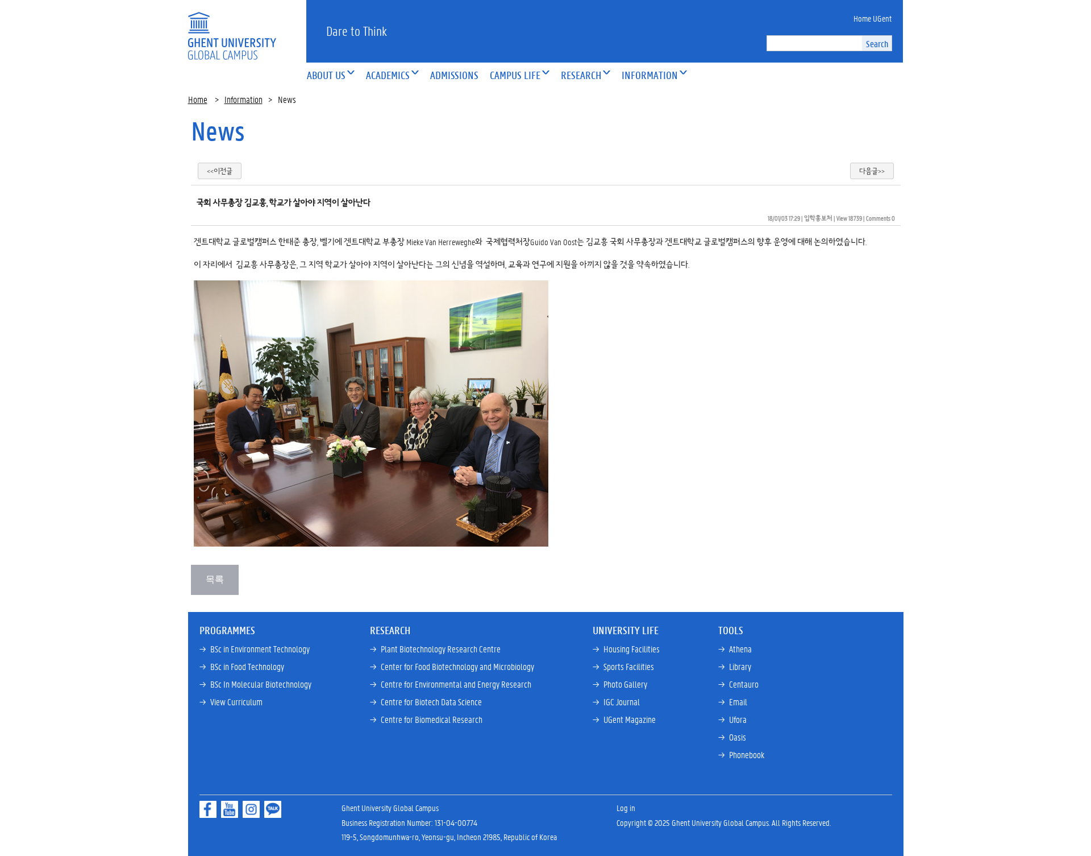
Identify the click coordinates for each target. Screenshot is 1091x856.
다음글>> (872, 171)
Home (197, 99)
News (218, 130)
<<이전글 (219, 171)
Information (243, 99)
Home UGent (872, 18)
